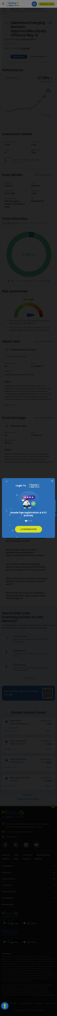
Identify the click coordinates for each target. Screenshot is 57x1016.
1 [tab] (26, 521)
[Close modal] (52, 481)
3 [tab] (31, 521)
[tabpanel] (28, 504)
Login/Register (28, 529)
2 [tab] (29, 521)
